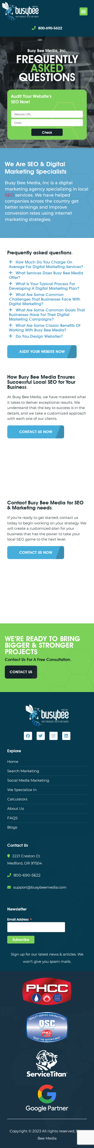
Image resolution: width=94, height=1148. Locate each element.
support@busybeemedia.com (40, 887)
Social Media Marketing (28, 780)
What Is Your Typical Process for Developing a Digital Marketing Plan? (44, 286)
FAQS (12, 818)
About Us (15, 808)
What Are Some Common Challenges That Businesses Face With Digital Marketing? (44, 299)
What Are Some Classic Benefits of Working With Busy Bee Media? (44, 327)
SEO (9, 195)
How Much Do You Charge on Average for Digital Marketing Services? (46, 264)
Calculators (17, 799)
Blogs (12, 827)
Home (12, 761)
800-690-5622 (50, 28)
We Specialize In (22, 789)
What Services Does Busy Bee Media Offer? (46, 275)
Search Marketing (23, 771)
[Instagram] (53, 736)
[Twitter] (41, 736)
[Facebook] (28, 736)
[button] (83, 11)
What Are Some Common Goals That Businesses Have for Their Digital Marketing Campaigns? (47, 315)
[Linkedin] (66, 736)
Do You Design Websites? (39, 336)
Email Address (19, 919)
